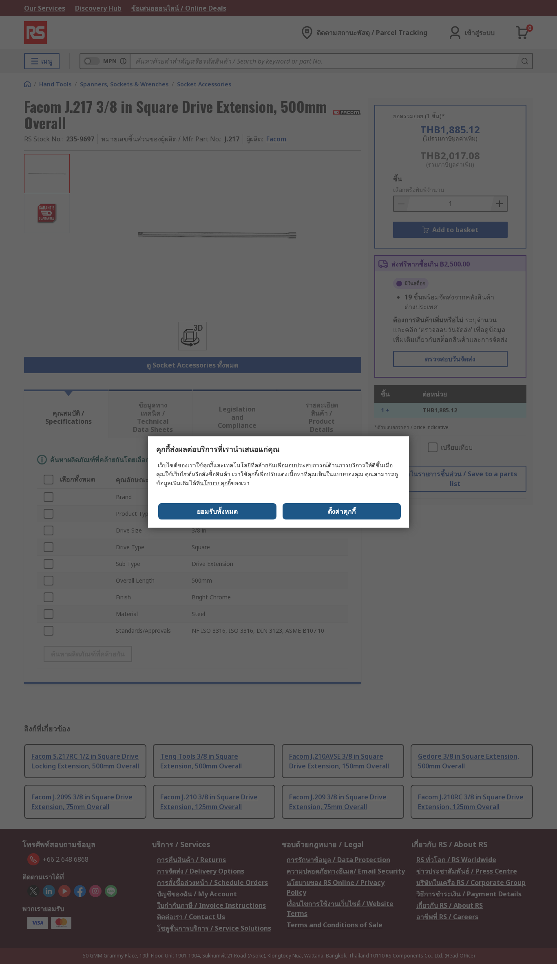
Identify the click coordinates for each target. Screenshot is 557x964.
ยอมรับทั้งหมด (217, 511)
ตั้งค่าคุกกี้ (342, 511)
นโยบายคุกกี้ (215, 483)
